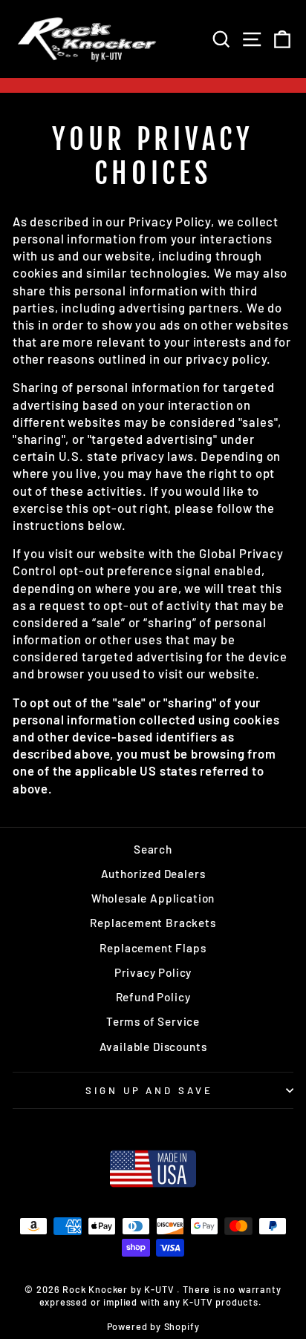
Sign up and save (149, 1090)
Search (153, 849)
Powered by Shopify (153, 1326)
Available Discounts (153, 1046)
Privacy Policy (153, 972)
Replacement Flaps (153, 948)
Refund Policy (153, 997)
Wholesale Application (153, 898)
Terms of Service (153, 1021)
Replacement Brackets (153, 922)
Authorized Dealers (153, 873)
